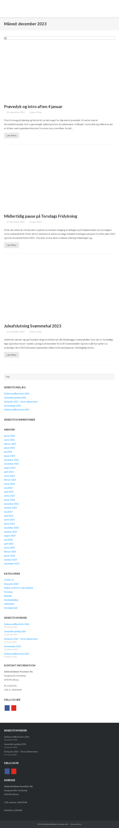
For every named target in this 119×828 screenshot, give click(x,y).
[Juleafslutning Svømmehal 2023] (59, 289)
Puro (79, 824)
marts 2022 (9, 496)
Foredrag (8, 592)
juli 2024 (8, 452)
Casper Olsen (35, 112)
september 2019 (11, 563)
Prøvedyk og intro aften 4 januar (33, 106)
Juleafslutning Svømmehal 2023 (32, 326)
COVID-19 (9, 580)
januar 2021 (9, 523)
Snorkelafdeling (11, 600)
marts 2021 (9, 519)
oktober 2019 (10, 559)
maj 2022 (8, 488)
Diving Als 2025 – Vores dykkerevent (21, 401)
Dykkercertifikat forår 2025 (16, 409)
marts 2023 (9, 476)
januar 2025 (9, 448)
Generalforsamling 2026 (15, 397)
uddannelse (9, 604)
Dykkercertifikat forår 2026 (16, 393)
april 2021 (8, 516)
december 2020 (11, 527)
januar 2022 (9, 500)
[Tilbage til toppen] (111, 820)
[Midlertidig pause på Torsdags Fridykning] (59, 179)
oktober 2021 (10, 507)
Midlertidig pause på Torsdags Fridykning (40, 216)
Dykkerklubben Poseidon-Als (56, 824)
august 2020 (9, 535)
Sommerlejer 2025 (12, 405)
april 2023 (8, 472)
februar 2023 (10, 480)
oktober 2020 (10, 532)
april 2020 (8, 543)
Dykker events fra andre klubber (18, 588)
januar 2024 (9, 456)
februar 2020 (10, 551)
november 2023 (11, 464)
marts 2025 (9, 440)
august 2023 (9, 468)
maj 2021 (8, 511)
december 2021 (11, 504)
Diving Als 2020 (11, 584)
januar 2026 (9, 436)
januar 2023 (9, 484)
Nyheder (8, 596)
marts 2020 (9, 547)
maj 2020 (8, 539)
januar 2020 (9, 555)
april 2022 (8, 491)
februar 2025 (10, 444)
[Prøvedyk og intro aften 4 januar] (59, 67)
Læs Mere (11, 135)
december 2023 (11, 460)
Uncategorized (10, 608)
